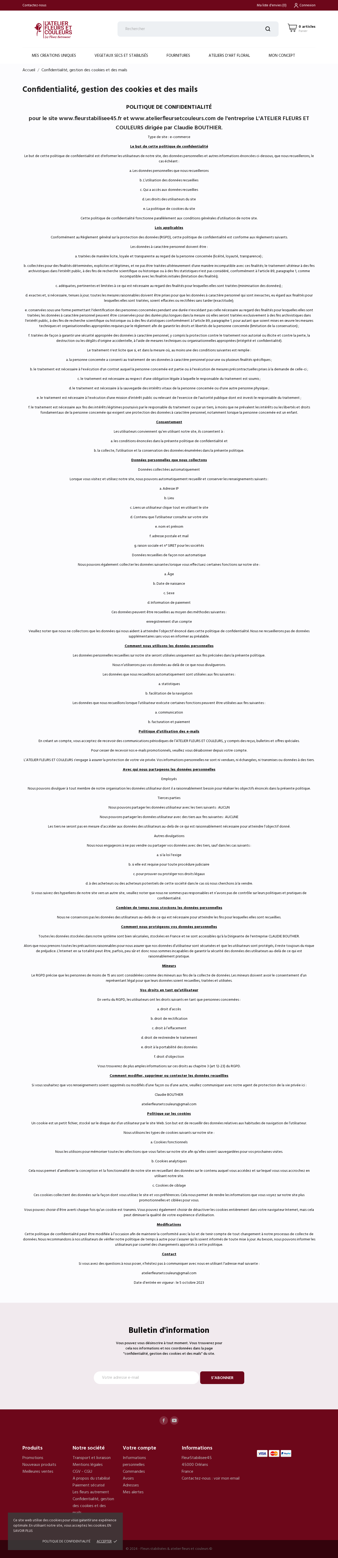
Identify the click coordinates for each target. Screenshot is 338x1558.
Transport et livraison (92, 1458)
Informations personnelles (134, 1461)
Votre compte (139, 1448)
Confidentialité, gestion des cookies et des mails (93, 1506)
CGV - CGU (82, 1471)
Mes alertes (133, 1492)
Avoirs (128, 1478)
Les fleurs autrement (91, 1492)
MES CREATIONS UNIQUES (54, 56)
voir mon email (227, 1478)
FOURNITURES (178, 56)
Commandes (134, 1471)
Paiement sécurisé (89, 1485)
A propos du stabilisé (91, 1478)
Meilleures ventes (37, 1471)
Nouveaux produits (39, 1464)
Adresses (131, 1485)
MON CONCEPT (282, 56)
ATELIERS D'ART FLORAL (229, 56)
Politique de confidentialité (66, 1541)
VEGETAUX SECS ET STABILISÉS (121, 56)
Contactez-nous (34, 5)
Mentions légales (88, 1464)
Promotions (32, 1458)
